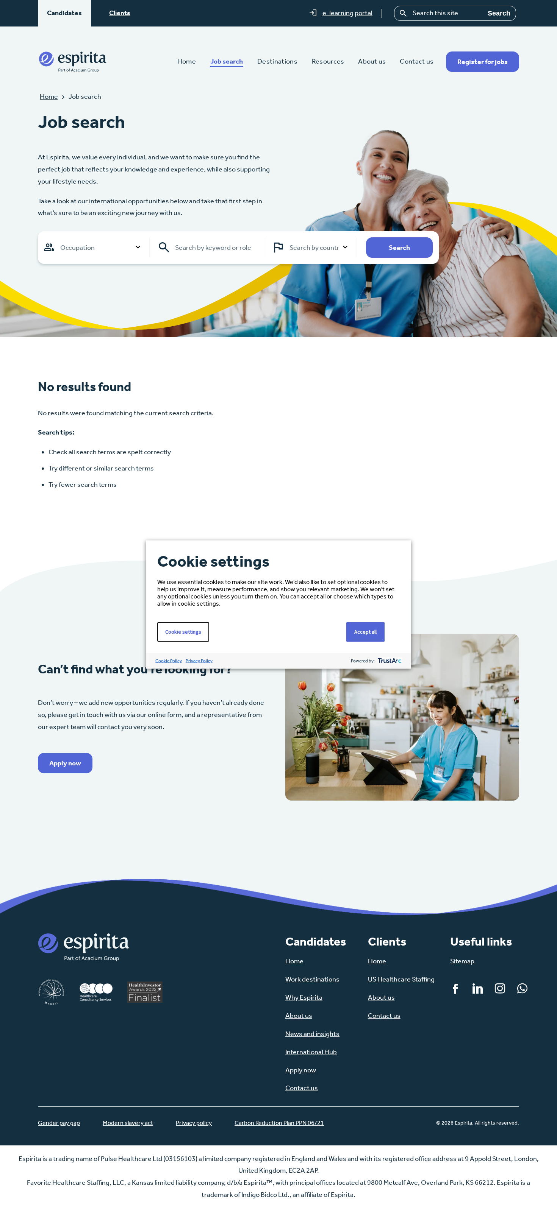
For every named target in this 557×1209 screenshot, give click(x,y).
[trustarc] (389, 661)
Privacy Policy (199, 661)
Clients (119, 13)
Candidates (64, 13)
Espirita (72, 61)
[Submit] (403, 13)
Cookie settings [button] (183, 631)
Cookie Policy (168, 661)
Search (499, 13)
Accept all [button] (365, 631)
